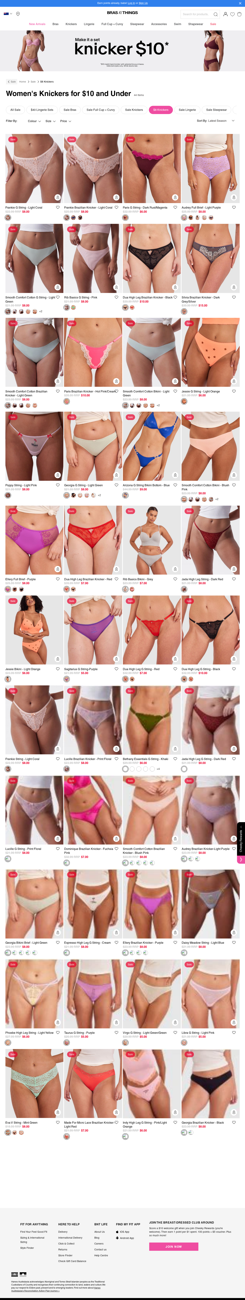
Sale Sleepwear (216, 110)
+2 (40, 311)
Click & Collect (66, 1243)
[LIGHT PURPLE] (184, 217)
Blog (96, 1237)
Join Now (174, 1246)
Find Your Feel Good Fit (33, 1231)
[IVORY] (204, 217)
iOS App (124, 1231)
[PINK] (66, 307)
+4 (158, 769)
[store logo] (122, 12)
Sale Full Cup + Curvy (101, 110)
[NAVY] (211, 217)
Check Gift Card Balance (72, 1261)
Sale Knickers (134, 110)
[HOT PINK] (66, 401)
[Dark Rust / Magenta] (125, 217)
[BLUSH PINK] (197, 217)
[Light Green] (7, 311)
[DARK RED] (184, 589)
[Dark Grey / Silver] (184, 311)
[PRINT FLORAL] (66, 768)
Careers (98, 1243)
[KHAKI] (125, 768)
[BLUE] (125, 495)
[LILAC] (86, 495)
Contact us (100, 1249)
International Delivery (70, 1237)
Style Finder (27, 1247)
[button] (8, 14)
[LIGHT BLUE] (184, 952)
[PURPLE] (7, 589)
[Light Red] (66, 1136)
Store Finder (65, 1255)
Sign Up (143, 3)
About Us (99, 1231)
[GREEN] (7, 1132)
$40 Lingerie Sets (42, 110)
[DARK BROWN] (21, 311)
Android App (127, 1238)
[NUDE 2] (28, 311)
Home (22, 81)
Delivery (62, 1231)
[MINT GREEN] (73, 307)
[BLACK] (80, 217)
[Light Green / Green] (125, 1042)
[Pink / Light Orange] (125, 1136)
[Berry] (34, 952)
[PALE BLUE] (152, 768)
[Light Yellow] (7, 1042)
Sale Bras (70, 110)
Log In (131, 3)
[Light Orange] (184, 401)
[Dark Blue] (73, 217)
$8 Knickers (160, 110)
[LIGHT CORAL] (7, 217)
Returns (62, 1249)
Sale (13, 81)
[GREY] (125, 589)
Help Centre (101, 1255)
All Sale (15, 110)
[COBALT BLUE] (145, 952)
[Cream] (66, 952)
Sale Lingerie (187, 110)
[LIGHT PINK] (7, 495)
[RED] (132, 307)
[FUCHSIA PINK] (66, 862)
